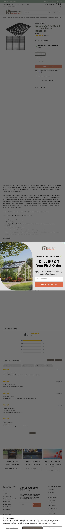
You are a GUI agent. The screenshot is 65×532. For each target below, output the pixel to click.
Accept (32, 528)
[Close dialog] (63, 243)
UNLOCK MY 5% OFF (49, 285)
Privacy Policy (53, 523)
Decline (52, 528)
